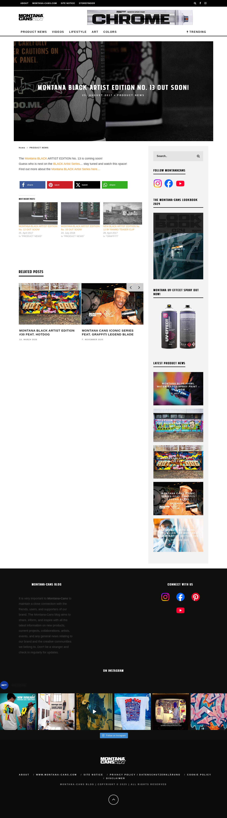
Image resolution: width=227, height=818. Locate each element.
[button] (32, 185)
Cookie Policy (199, 775)
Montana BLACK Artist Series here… (75, 169)
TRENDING (197, 31)
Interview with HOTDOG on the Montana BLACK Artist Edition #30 (178, 423)
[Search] (195, 3)
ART (95, 31)
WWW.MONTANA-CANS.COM (56, 775)
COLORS (110, 31)
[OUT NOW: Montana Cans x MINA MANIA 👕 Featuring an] (18, 711)
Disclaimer (115, 778)
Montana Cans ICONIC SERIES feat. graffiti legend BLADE (178, 496)
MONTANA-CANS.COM (44, 3)
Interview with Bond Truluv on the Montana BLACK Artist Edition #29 (178, 533)
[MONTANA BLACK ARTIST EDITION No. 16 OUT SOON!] (80, 213)
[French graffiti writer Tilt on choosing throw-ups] (94, 711)
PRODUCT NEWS (34, 31)
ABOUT (24, 3)
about (24, 775)
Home (22, 148)
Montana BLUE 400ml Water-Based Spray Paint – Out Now (178, 386)
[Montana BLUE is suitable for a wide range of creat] (209, 711)
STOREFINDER (87, 3)
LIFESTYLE (78, 31)
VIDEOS (58, 31)
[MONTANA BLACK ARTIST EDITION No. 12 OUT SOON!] (38, 213)
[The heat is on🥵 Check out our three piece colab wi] (132, 711)
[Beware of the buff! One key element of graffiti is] (56, 711)
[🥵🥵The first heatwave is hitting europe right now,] (170, 711)
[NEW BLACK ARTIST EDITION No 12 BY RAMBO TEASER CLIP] (122, 213)
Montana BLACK (36, 158)
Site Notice (68, 3)
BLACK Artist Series (66, 163)
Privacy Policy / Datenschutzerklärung (145, 775)
